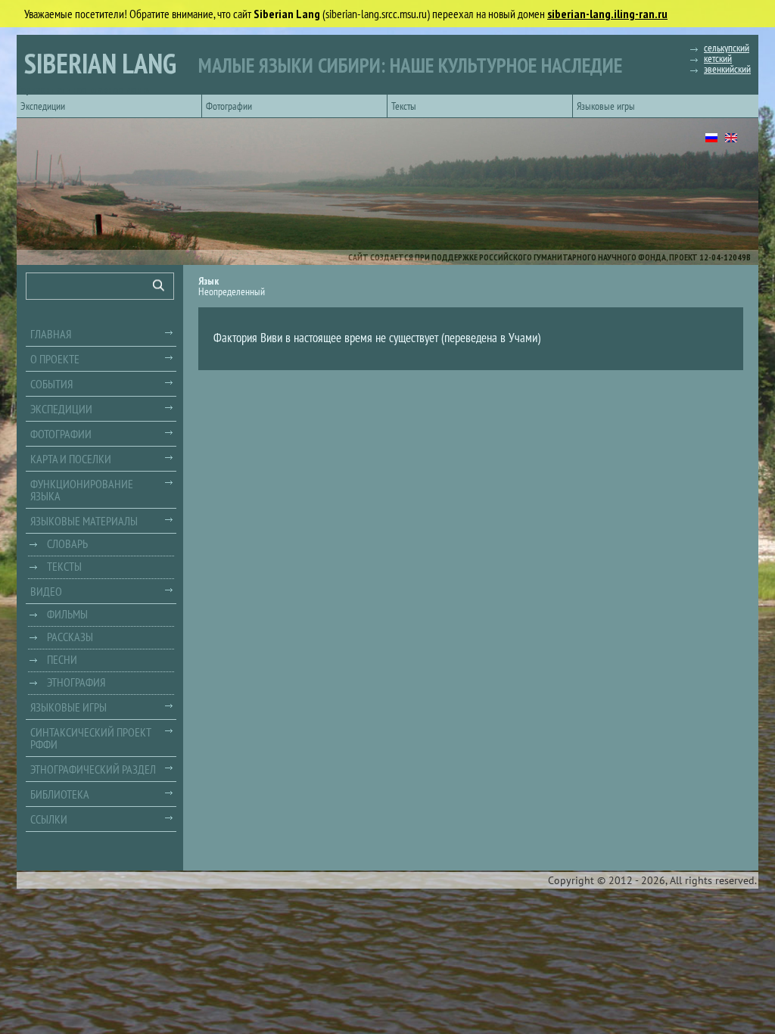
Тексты (403, 106)
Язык (208, 281)
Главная (50, 333)
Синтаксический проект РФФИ (90, 738)
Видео (46, 591)
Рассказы (70, 636)
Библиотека (59, 794)
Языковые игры (606, 106)
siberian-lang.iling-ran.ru (607, 13)
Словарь (67, 543)
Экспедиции (42, 106)
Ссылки (48, 819)
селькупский (726, 47)
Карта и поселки (70, 458)
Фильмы (67, 613)
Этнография (76, 682)
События (51, 383)
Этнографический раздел (93, 769)
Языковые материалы (84, 520)
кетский (718, 58)
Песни (62, 659)
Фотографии (229, 106)
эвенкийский (727, 69)
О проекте (54, 358)
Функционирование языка (81, 489)
